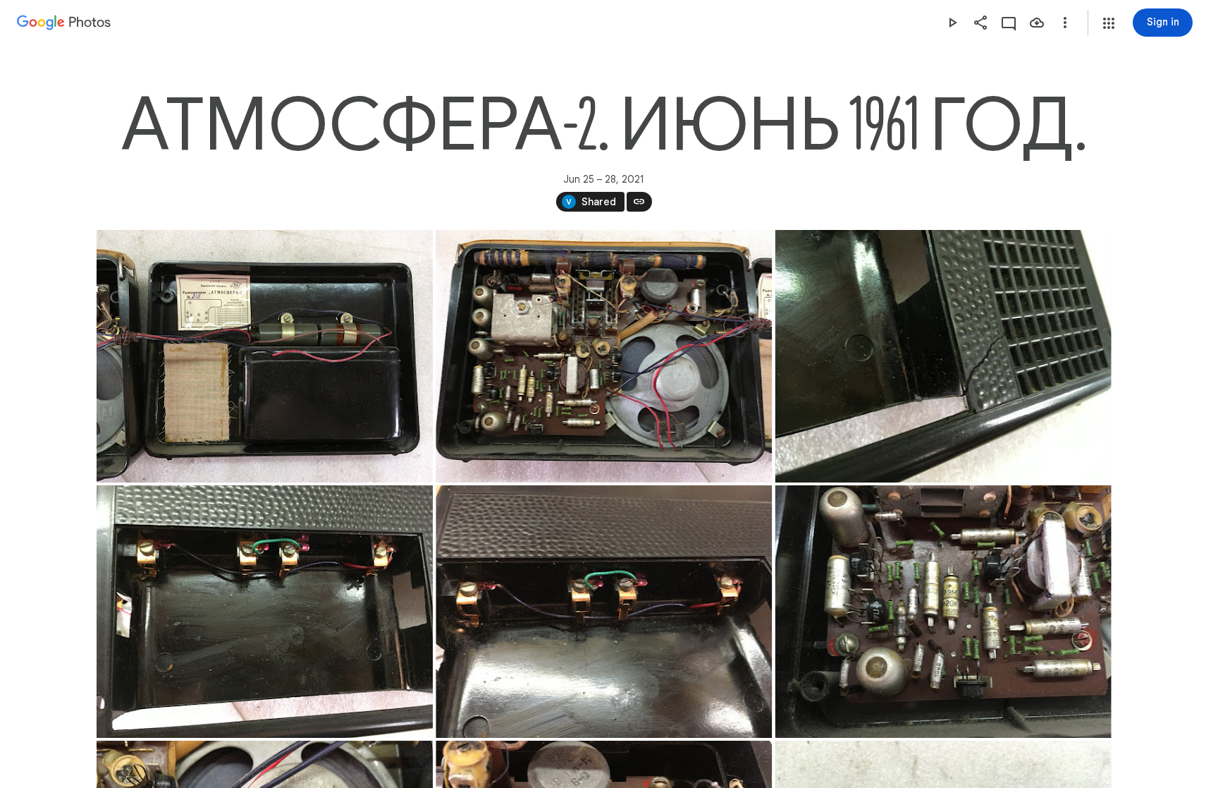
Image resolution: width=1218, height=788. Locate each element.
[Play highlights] (952, 23)
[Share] (980, 22)
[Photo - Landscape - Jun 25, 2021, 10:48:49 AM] (265, 611)
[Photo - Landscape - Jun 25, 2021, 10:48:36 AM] (604, 356)
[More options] (1065, 22)
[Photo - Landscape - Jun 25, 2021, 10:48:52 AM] (604, 611)
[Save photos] (1037, 22)
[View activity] (1009, 22)
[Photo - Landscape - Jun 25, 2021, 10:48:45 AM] (943, 356)
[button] (1109, 23)
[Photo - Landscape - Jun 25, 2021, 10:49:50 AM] (943, 611)
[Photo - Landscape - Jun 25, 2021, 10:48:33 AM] (265, 356)
